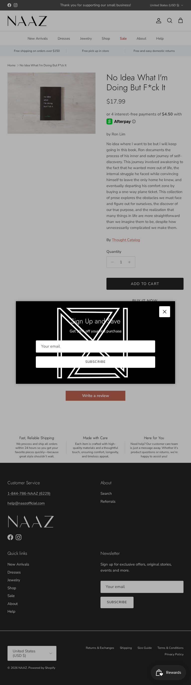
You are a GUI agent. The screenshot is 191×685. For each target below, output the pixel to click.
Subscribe (95, 362)
